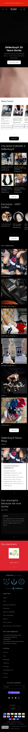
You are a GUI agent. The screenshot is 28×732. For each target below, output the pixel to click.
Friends (5, 673)
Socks (3, 395)
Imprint (5, 619)
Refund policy (12, 723)
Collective (6, 663)
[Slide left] (10, 134)
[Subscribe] (23, 687)
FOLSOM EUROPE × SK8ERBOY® (12, 467)
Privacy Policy (7, 622)
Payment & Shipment (9, 605)
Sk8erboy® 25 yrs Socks (5, 118)
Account (5, 652)
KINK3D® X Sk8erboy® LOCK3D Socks (7, 167)
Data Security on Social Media (12, 626)
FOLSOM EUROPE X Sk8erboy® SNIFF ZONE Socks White (18, 119)
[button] (3, 9)
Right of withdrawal (9, 612)
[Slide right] (17, 134)
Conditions (6, 608)
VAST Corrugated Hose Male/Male (17, 224)
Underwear (5, 425)
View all (14, 138)
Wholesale (6, 659)
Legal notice (24, 726)
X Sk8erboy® (5, 276)
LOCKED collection (8, 365)
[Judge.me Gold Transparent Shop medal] (21, 582)
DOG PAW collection (8, 336)
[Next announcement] (25, 3)
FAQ (4, 601)
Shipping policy (15, 726)
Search (5, 597)
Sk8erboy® (12, 722)
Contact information (15, 728)
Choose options (7, 127)
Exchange (6, 666)
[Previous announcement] (3, 3)
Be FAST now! (14, 62)
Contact (5, 677)
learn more (4, 509)
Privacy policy (20, 723)
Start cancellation (8, 615)
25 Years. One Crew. (8, 306)
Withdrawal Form (8, 670)
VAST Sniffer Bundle (6, 224)
